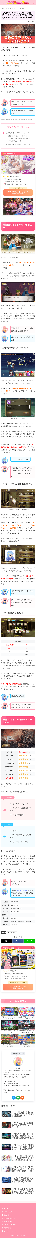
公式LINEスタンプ (9, 1218)
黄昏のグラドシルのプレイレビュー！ (17, 133)
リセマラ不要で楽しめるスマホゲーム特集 (26, 1045)
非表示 (27, 127)
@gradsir (14, 915)
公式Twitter (7, 1215)
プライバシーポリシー (10, 1231)
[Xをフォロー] (14, 1098)
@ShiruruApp (22, 890)
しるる (18, 1068)
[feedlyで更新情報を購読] (18, 1098)
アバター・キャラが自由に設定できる (19, 138)
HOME (6, 1208)
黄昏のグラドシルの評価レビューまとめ (18, 144)
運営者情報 (7, 1228)
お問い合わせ (8, 1221)
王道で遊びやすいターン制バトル (17, 136)
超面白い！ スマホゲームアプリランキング (9, 1017)
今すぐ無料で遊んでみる (18, 987)
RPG (4, 932)
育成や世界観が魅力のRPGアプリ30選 (9, 1031)
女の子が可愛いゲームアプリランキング (26, 1017)
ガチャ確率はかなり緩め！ (15, 141)
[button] (32, 629)
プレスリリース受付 (10, 1224)
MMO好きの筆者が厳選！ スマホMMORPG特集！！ (26, 1031)
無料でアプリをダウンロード (18, 192)
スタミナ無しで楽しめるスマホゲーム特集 (9, 1045)
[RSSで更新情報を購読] (22, 1098)
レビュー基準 (8, 1212)
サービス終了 (12, 932)
